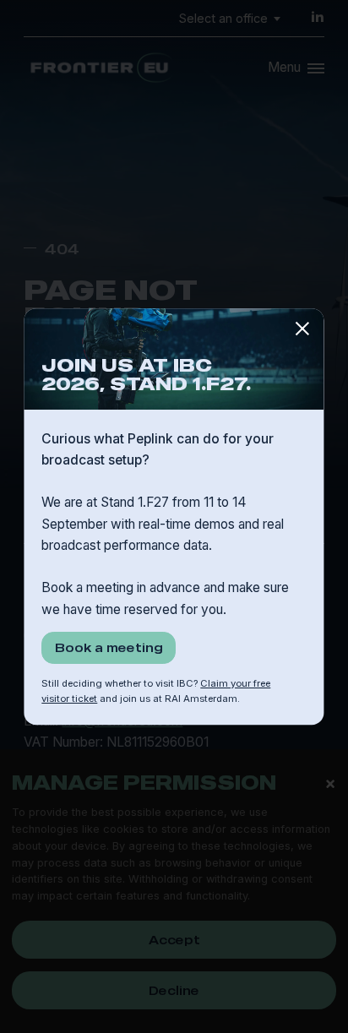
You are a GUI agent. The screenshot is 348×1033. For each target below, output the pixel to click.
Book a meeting (109, 647)
